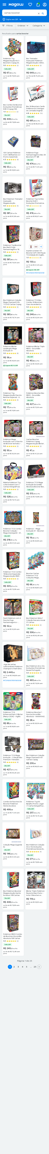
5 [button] (26, 967)
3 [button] (18, 967)
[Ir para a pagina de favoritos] (30, 4)
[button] (38, 13)
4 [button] (22, 967)
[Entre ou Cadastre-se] (44, 4)
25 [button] (35, 967)
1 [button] (9, 967)
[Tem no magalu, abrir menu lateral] (4, 4)
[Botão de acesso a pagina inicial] (17, 4)
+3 (41, 247)
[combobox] (24, 12)
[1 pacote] (31, 247)
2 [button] (14, 967)
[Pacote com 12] (36, 247)
